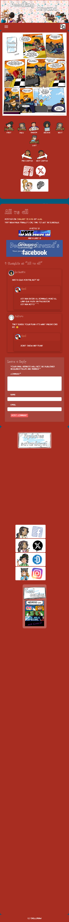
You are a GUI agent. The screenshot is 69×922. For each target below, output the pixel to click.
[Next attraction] (60, 127)
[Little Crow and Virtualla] (21, 127)
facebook (25, 531)
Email (13, 405)
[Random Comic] (34, 127)
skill (25, 559)
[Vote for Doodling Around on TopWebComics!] (34, 233)
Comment (15, 374)
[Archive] (47, 127)
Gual (39, 219)
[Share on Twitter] (40, 171)
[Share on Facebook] (28, 171)
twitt (25, 545)
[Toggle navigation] (6, 26)
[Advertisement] (34, 486)
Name (13, 395)
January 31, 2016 (25, 219)
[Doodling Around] (9, 127)
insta (25, 573)
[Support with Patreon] (34, 185)
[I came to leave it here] (34, 140)
